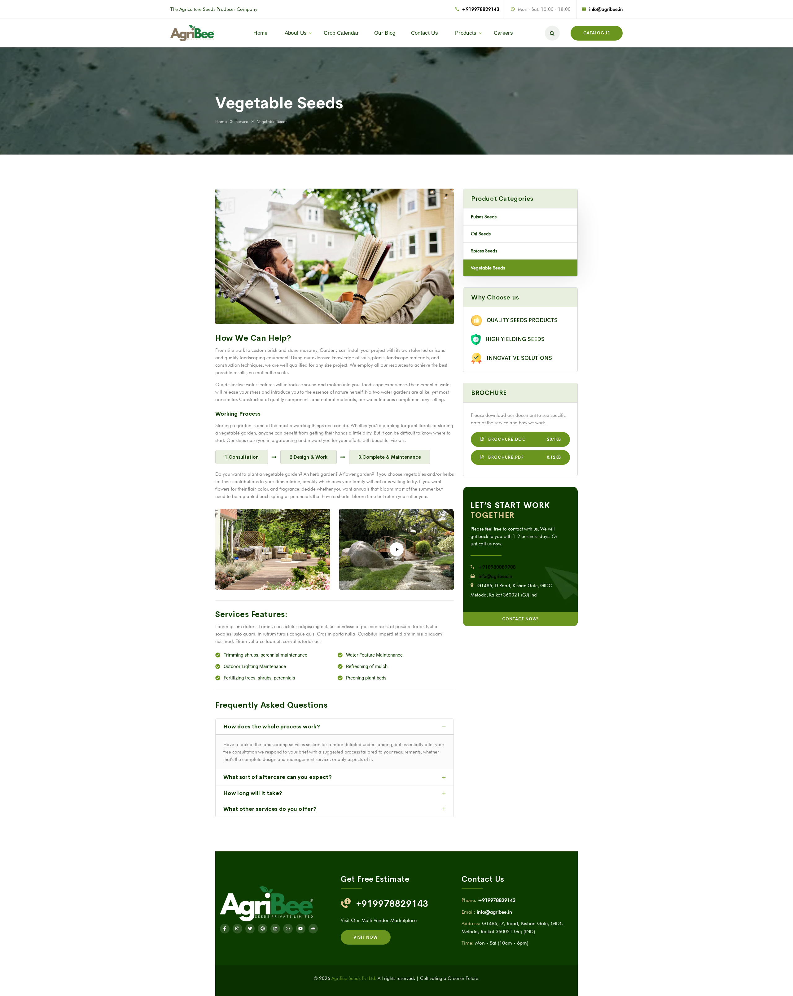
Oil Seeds (481, 234)
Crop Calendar (341, 33)
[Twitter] (250, 928)
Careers (503, 33)
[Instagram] (237, 928)
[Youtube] (300, 928)
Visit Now (365, 937)
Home (260, 33)
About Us (296, 33)
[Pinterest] (262, 928)
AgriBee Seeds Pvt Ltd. (353, 978)
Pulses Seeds (484, 217)
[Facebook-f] (225, 928)
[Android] (313, 928)
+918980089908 (497, 567)
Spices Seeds (484, 251)
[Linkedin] (275, 928)
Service (241, 121)
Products (466, 33)
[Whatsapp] (288, 928)
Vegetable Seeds (488, 268)
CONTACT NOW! (520, 619)
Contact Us (424, 33)
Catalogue (596, 33)
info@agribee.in (606, 9)
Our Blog (385, 33)
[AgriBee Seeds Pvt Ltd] (192, 33)
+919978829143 (480, 9)
